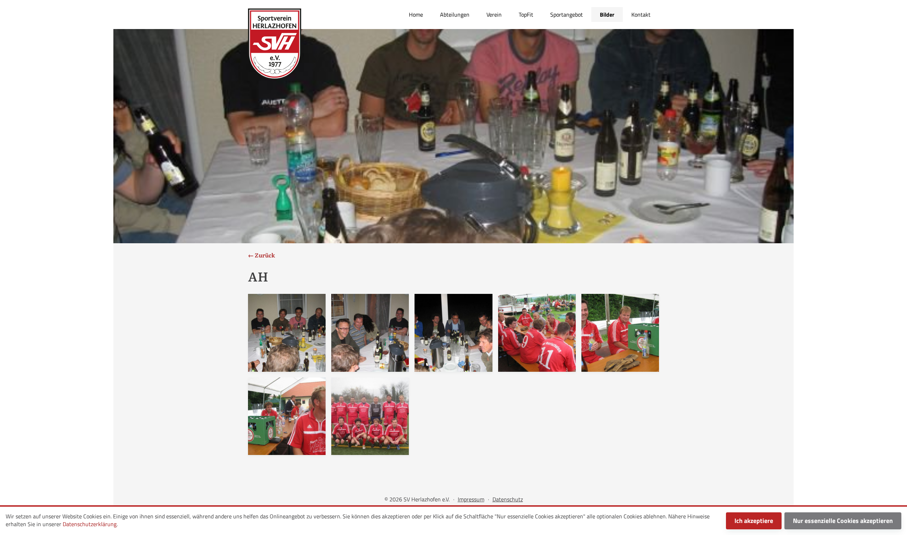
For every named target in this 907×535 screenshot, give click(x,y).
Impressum (471, 499)
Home (416, 14)
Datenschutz (507, 499)
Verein (494, 14)
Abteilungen (454, 14)
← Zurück (261, 255)
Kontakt (640, 14)
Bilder (607, 14)
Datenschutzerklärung (90, 524)
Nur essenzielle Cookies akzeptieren (843, 520)
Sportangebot (566, 14)
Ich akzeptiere (753, 520)
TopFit (526, 14)
